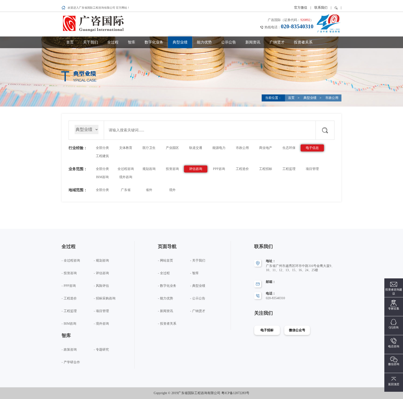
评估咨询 (195, 169)
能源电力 (219, 148)
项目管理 (312, 169)
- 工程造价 (69, 298)
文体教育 (125, 148)
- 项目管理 (101, 311)
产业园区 (172, 148)
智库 (131, 42)
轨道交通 (195, 148)
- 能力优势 (165, 298)
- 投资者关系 (167, 323)
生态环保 (288, 148)
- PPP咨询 (69, 286)
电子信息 (312, 148)
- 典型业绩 (197, 286)
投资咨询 (172, 169)
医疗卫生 (149, 148)
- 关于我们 (197, 260)
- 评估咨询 (101, 273)
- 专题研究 (101, 349)
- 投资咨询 (69, 273)
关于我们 (90, 42)
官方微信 (301, 7)
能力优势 (204, 42)
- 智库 (194, 273)
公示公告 (228, 42)
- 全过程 (164, 273)
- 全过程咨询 (71, 260)
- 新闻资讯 (165, 311)
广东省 (126, 190)
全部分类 (102, 148)
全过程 (112, 42)
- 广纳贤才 (197, 311)
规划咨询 (149, 169)
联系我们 (320, 7)
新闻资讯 (252, 42)
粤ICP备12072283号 (235, 393)
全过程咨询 (126, 169)
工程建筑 (102, 156)
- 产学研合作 (71, 362)
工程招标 (265, 169)
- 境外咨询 (101, 323)
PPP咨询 (219, 169)
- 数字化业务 (167, 286)
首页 (70, 42)
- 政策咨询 (69, 349)
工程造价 (242, 169)
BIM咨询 (102, 177)
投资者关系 (303, 42)
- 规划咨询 (101, 260)
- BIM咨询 (69, 323)
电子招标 (267, 330)
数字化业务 (154, 42)
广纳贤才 (277, 42)
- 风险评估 (101, 286)
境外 (172, 190)
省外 (149, 190)
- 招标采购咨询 (104, 298)
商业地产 (265, 148)
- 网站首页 (165, 260)
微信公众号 (297, 330)
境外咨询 (125, 177)
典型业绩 (180, 42)
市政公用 (331, 98)
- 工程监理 (69, 311)
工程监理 (288, 169)
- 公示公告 (197, 298)
